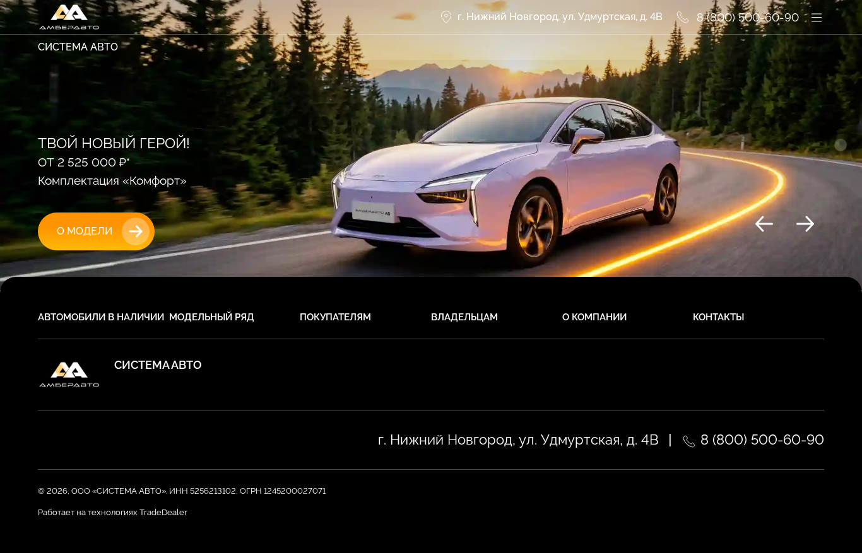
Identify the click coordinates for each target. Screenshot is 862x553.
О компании (594, 317)
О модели (84, 231)
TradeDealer (162, 512)
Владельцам (464, 317)
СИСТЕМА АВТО (78, 47)
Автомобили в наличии (101, 317)
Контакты (718, 317)
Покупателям (335, 317)
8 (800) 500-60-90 (760, 439)
